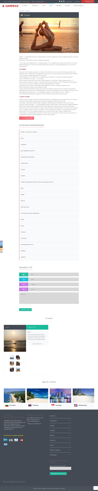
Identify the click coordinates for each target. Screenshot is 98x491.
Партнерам (53, 455)
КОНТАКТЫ (77, 1)
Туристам (52, 440)
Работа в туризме (55, 450)
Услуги (67, 5)
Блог (51, 5)
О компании (53, 421)
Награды (52, 430)
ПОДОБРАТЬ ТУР (88, 1)
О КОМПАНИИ (68, 1)
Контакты (52, 416)
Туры (43, 5)
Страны (27, 11)
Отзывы (52, 425)
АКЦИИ (58, 5)
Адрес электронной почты (58, 466)
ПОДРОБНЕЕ (38, 344)
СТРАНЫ (24, 5)
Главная (21, 11)
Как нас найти (79, 5)
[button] (23, 35)
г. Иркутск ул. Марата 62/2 (34, 423)
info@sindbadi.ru (41, 1)
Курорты (35, 5)
